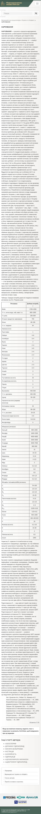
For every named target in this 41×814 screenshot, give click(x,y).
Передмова (8, 770)
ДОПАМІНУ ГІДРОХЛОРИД (14, 746)
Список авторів (9, 778)
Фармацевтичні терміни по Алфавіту (16, 774)
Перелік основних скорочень (14, 781)
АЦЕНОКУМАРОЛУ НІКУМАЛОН (16, 759)
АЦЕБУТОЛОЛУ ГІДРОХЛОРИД (16, 762)
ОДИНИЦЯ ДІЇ (10, 757)
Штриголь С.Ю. (35, 722)
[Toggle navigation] (37, 3)
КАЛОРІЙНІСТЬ (10, 754)
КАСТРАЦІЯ (9, 751)
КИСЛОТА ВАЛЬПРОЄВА (14, 749)
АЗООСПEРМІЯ (10, 744)
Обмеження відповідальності (9, 812)
